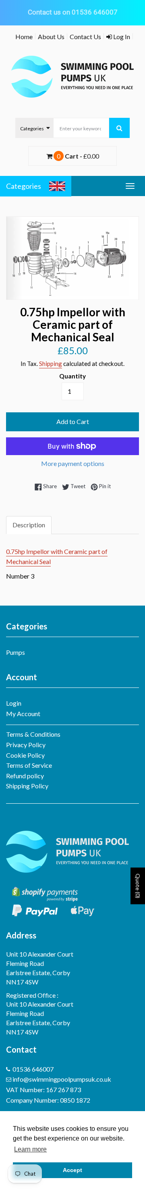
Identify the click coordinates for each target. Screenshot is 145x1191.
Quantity (72, 376)
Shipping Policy (27, 786)
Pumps (15, 652)
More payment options (72, 463)
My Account (23, 713)
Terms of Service (29, 765)
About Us (51, 36)
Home (24, 36)
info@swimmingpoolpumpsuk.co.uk (61, 1079)
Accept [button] (72, 1170)
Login (13, 703)
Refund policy (25, 775)
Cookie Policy (25, 755)
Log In (121, 36)
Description (28, 525)
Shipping (50, 363)
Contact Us (85, 36)
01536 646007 (33, 1069)
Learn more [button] (30, 1149)
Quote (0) (138, 886)
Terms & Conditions (33, 734)
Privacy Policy (26, 744)
